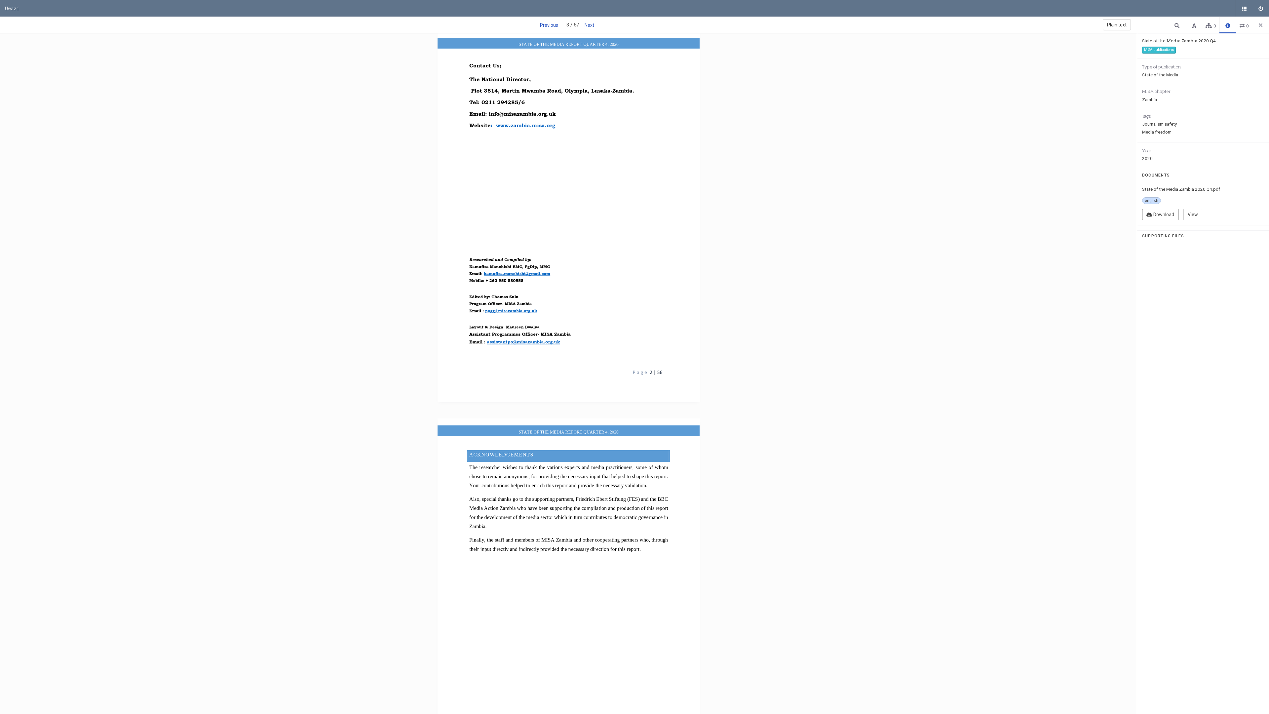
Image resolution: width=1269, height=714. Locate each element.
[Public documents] (1244, 8)
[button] (1178, 25)
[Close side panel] (1260, 25)
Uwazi (12, 8)
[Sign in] (1260, 8)
